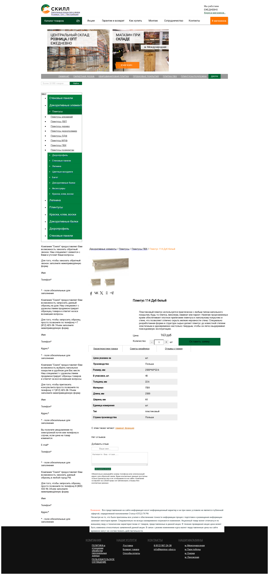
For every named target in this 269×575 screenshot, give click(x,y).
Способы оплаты (131, 553)
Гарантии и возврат (113, 20)
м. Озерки (190, 553)
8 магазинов (219, 20)
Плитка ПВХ (170, 76)
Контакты (194, 20)
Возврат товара (131, 549)
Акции (91, 20)
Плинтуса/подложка (194, 76)
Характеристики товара (105, 348)
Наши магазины (191, 540)
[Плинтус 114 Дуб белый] (108, 275)
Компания (93, 540)
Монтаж (153, 20)
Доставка (128, 545)
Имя (43, 272)
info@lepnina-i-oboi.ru (165, 549)
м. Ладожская (192, 557)
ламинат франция (124, 428)
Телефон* (46, 279)
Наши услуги (127, 540)
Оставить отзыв (102, 469)
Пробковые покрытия (146, 76)
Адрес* (45, 348)
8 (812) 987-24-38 (163, 545)
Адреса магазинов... (215, 12)
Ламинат (64, 76)
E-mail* (45, 444)
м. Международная (195, 545)
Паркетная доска (83, 76)
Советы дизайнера (139, 348)
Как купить (135, 20)
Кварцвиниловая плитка (114, 76)
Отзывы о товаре (174, 348)
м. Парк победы (193, 549)
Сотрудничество (173, 20)
